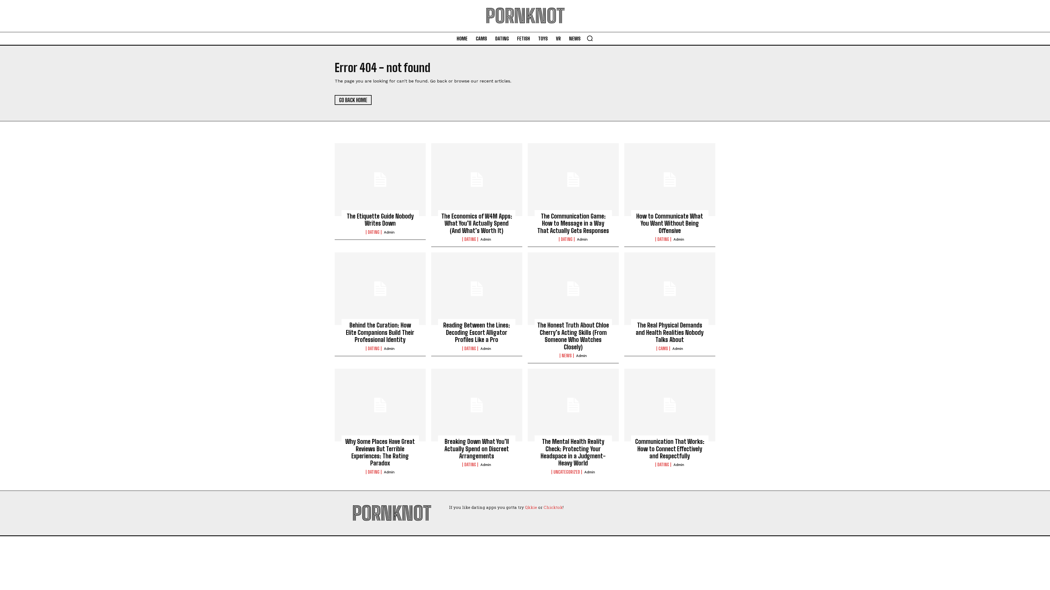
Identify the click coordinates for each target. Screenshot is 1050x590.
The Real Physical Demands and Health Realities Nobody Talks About (670, 332)
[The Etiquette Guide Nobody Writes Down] (380, 179)
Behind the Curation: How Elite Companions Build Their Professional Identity (380, 332)
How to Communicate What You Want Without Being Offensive (669, 223)
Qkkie (531, 507)
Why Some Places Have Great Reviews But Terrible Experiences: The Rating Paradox (380, 452)
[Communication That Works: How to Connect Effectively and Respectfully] (669, 405)
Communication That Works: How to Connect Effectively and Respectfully (669, 449)
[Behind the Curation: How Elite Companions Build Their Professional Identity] (380, 288)
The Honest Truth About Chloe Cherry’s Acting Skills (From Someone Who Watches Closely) (573, 335)
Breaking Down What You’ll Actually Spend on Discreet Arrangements (476, 449)
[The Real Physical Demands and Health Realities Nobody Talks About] (669, 288)
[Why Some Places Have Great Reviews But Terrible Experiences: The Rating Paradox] (380, 405)
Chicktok (553, 507)
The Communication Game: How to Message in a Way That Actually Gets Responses (573, 223)
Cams (663, 348)
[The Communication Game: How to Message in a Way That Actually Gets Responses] (573, 179)
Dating (374, 232)
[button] (589, 38)
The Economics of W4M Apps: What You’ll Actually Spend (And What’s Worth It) (476, 223)
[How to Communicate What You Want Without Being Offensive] (669, 179)
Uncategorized (566, 472)
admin (389, 232)
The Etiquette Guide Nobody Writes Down (380, 220)
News (567, 355)
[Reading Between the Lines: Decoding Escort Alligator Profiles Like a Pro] (476, 288)
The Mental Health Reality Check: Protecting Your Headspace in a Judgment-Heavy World (573, 452)
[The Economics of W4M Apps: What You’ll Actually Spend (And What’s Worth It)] (476, 179)
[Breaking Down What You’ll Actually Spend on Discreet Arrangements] (476, 405)
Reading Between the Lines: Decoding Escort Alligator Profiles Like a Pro (476, 332)
